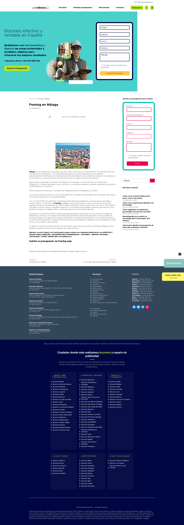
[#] (147, 307)
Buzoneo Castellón (59, 473)
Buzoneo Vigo (86, 478)
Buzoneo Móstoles (59, 387)
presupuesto (82, 251)
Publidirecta (36, 108)
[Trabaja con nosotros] (152, 8)
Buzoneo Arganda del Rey (61, 427)
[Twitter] (138, 307)
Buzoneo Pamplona (87, 466)
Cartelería (96, 281)
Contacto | (51, 343)
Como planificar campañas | (98, 343)
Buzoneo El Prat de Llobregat (91, 417)
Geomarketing (97, 286)
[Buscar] (152, 180)
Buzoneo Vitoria (86, 463)
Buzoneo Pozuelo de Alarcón (62, 412)
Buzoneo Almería (115, 397)
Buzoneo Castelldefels (88, 422)
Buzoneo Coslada (59, 409)
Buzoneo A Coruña (87, 476)
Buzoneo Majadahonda (60, 420)
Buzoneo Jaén (114, 392)
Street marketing (98, 299)
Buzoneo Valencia (59, 460)
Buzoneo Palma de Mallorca (119, 460)
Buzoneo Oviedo (86, 483)
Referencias (104, 7)
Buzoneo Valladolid (87, 471)
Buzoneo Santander (88, 486)
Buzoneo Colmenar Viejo (61, 430)
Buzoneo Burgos (86, 473)
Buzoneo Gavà (86, 434)
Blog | (46, 343)
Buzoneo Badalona (87, 387)
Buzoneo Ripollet (87, 439)
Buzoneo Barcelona (87, 380)
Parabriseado (61, 251)
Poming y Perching (99, 283)
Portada (32, 99)
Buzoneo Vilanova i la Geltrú (90, 414)
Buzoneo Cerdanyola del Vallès (91, 427)
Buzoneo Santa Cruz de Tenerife (118, 467)
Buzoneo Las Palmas (117, 463)
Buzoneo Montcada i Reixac (90, 437)
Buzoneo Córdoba (116, 389)
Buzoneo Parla (58, 402)
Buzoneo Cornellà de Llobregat (91, 401)
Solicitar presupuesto (82, 7)
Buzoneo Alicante (58, 468)
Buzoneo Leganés (59, 392)
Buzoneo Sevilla (115, 381)
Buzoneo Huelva (115, 402)
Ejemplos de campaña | (81, 343)
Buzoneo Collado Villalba (61, 422)
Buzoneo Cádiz (115, 387)
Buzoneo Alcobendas (60, 404)
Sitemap (95, 316)
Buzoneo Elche (58, 471)
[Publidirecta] (40, 7)
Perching (69, 251)
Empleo (95, 312)
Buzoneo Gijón (86, 481)
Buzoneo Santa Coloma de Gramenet (90, 398)
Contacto (120, 7)
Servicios (63, 7)
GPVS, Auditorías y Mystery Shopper (105, 302)
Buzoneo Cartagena (59, 466)
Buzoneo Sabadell (87, 392)
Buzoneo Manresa (87, 409)
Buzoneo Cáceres (116, 407)
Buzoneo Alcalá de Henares (62, 384)
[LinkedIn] (143, 307)
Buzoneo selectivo (98, 297)
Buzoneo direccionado (100, 295)
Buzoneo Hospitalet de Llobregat (88, 383)
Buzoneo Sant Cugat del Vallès (91, 407)
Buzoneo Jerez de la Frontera (120, 399)
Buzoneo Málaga (115, 384)
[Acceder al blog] (146, 8)
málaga (53, 251)
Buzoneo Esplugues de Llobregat (89, 431)
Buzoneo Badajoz (116, 404)
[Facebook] (134, 307)
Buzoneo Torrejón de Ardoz (62, 399)
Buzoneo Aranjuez (59, 425)
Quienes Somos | (60, 343)
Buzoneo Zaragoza (87, 468)
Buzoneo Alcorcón (59, 397)
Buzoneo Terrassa (87, 389)
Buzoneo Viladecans (88, 419)
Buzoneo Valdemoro (59, 417)
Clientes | (70, 343)
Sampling (96, 284)
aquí (69, 241)
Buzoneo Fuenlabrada (60, 389)
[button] (17, 68)
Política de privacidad (100, 314)
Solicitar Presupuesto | (115, 343)
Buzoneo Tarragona (88, 446)
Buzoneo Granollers (88, 424)
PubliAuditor (137, 8)
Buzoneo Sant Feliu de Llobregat (89, 443)
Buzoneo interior (98, 293)
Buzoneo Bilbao (86, 460)
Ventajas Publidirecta (99, 310)
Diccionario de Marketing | (131, 343)
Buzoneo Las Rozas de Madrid (63, 407)
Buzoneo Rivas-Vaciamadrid (62, 415)
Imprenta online (98, 279)
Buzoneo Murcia (58, 463)
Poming (75, 251)
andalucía (40, 251)
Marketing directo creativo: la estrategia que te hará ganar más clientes (136, 218)
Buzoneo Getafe (58, 394)
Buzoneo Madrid (58, 381)
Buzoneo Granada (116, 394)
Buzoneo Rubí (86, 412)
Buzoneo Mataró (86, 394)
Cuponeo (96, 301)
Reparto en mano (98, 290)
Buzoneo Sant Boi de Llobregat (91, 404)
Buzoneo (47, 251)
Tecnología (96, 308)
